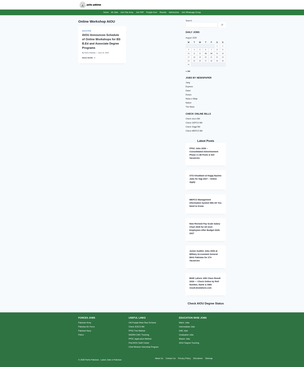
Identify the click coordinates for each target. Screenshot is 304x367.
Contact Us (171, 358)
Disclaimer (198, 358)
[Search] (222, 24)
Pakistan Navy (84, 331)
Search (189, 21)
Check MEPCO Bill (194, 131)
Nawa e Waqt (191, 99)
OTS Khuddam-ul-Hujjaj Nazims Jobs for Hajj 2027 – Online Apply (205, 178)
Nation (188, 103)
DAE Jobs (183, 331)
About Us (159, 358)
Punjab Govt (151, 12)
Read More (88, 58)
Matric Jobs (184, 323)
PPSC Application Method (140, 339)
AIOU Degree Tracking (189, 343)
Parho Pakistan (90, 53)
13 (206, 53)
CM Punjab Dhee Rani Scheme (142, 323)
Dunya (188, 95)
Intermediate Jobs (187, 327)
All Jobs (114, 12)
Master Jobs (184, 339)
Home (106, 12)
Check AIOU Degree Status (206, 303)
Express (189, 86)
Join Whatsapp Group (191, 12)
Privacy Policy (184, 358)
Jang (188, 82)
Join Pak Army (126, 12)
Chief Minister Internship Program (144, 347)
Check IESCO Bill (136, 327)
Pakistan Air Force (86, 327)
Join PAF (140, 12)
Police (81, 335)
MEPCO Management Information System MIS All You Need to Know (205, 202)
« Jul (188, 71)
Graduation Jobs (186, 335)
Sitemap (208, 358)
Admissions (174, 12)
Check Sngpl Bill (193, 127)
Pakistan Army (84, 323)
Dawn (188, 90)
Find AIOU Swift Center (139, 343)
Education (86, 31)
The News (190, 107)
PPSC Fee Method (137, 331)
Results (163, 12)
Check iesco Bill (193, 119)
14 (211, 53)
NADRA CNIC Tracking (139, 335)
